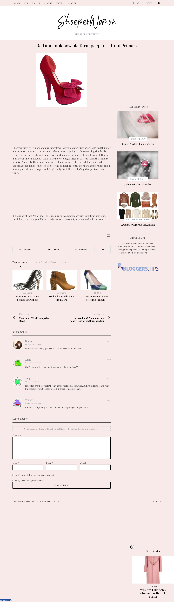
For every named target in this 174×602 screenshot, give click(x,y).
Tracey (28, 400)
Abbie (28, 359)
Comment (17, 435)
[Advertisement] (61, 128)
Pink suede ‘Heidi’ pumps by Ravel (34, 317)
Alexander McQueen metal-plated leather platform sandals (87, 317)
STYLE (26, 3)
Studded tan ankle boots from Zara (61, 298)
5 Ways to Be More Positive (137, 184)
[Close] (132, 547)
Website (83, 463)
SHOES (17, 3)
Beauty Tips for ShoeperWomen (138, 143)
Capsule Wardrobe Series (138, 219)
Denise (28, 341)
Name (15, 463)
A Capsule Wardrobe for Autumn (138, 224)
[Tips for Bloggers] (137, 274)
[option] (27, 285)
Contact (72, 3)
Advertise (60, 3)
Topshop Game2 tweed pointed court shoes (27, 298)
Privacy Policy (53, 502)
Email (49, 463)
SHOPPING (36, 3)
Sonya (28, 378)
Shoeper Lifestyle (138, 179)
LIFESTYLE (48, 3)
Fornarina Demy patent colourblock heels (95, 298)
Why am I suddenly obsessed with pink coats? (153, 593)
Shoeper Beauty (138, 138)
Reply (109, 341)
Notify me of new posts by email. (30, 480)
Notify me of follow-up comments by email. (35, 475)
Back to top (154, 502)
